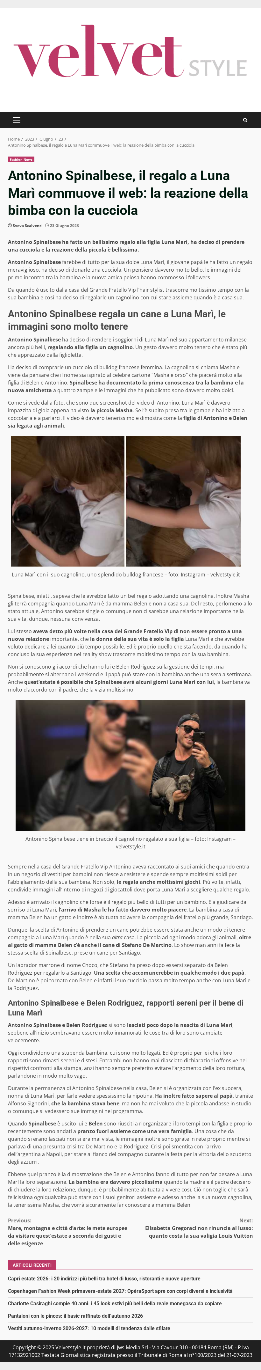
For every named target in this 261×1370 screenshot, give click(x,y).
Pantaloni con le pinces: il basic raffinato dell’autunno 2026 (75, 1316)
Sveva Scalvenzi (28, 225)
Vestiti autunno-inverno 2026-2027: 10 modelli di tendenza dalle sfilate (89, 1328)
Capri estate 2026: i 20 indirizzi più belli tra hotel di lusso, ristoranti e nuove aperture (104, 1279)
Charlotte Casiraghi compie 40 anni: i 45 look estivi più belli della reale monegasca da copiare (115, 1303)
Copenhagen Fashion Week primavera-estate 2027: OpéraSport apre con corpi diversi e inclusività (120, 1291)
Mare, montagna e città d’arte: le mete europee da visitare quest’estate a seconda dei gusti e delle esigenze (67, 1232)
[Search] (245, 120)
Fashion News (21, 159)
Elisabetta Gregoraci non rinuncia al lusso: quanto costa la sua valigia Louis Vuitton (199, 1228)
